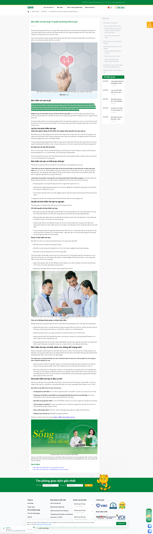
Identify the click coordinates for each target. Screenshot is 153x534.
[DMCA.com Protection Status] (122, 505)
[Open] (57, 485)
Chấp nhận (121, 523)
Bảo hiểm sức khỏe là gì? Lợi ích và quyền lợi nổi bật (48, 467)
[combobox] (51, 485)
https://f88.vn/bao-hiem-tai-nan (64, 417)
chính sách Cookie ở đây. (43, 524)
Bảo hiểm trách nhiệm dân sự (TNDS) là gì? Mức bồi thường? (50, 469)
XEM (88, 485)
